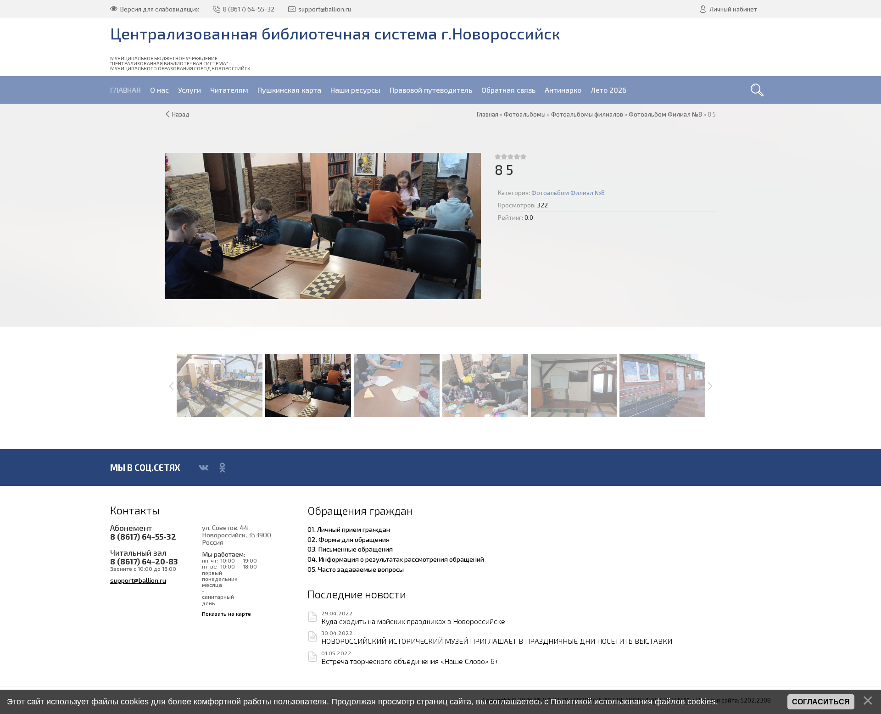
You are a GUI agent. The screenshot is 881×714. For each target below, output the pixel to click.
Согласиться (821, 702)
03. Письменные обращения (350, 549)
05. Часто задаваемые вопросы (355, 569)
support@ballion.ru (138, 580)
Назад (181, 114)
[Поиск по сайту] (757, 90)
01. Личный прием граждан (348, 529)
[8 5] (323, 226)
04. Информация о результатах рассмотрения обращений (395, 559)
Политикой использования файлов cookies (633, 701)
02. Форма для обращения (348, 539)
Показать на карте (226, 614)
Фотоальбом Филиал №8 (568, 192)
